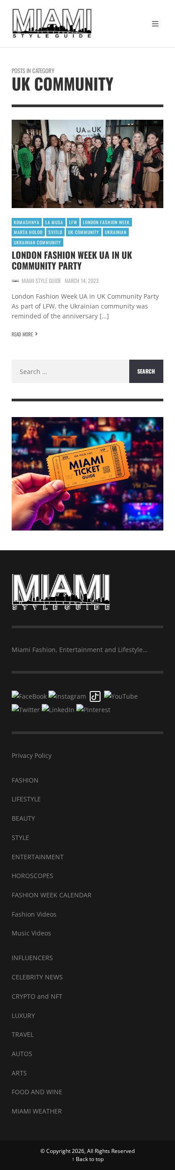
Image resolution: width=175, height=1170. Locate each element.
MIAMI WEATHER (37, 1111)
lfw (73, 222)
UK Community (83, 232)
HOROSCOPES (32, 875)
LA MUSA (54, 222)
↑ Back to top (88, 1159)
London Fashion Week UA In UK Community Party (72, 260)
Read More (22, 334)
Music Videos (31, 933)
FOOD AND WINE (37, 1091)
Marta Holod (28, 232)
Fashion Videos (34, 914)
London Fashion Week (106, 222)
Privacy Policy (32, 755)
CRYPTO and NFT (37, 996)
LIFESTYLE (26, 799)
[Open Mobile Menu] (155, 24)
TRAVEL (23, 1034)
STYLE (20, 837)
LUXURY (23, 1015)
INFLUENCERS (32, 957)
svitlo (55, 232)
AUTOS (22, 1053)
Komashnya (26, 222)
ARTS (19, 1073)
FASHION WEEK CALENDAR (52, 895)
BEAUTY (23, 818)
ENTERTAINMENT (38, 856)
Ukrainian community (37, 242)
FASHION (25, 780)
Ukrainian (116, 232)
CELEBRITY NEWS (37, 977)
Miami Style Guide (41, 280)
